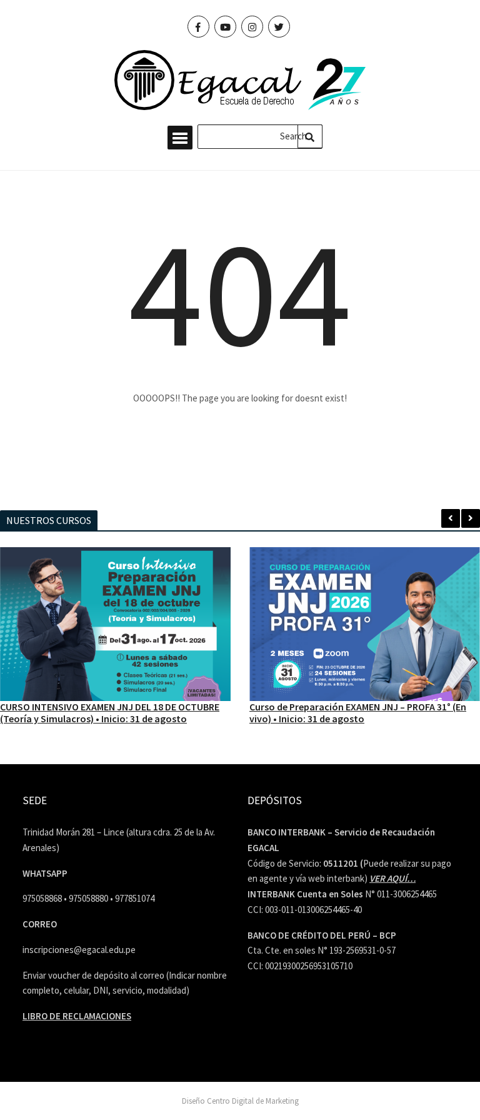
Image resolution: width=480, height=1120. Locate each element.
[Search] (310, 136)
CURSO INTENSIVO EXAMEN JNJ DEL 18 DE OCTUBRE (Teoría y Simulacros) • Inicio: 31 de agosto (109, 712)
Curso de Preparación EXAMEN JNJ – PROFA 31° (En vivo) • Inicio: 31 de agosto (357, 712)
